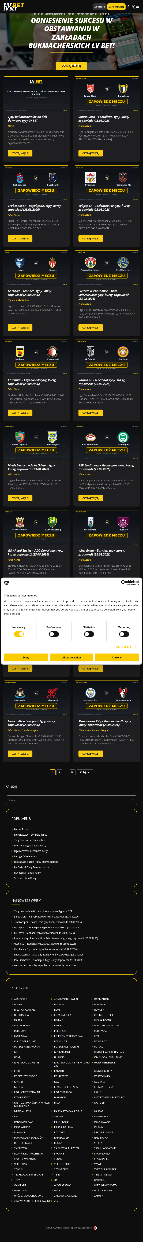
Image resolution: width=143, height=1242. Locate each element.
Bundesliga (21, 1015)
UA (55, 1180)
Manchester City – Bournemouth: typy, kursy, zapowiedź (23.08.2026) (105, 723)
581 (72, 772)
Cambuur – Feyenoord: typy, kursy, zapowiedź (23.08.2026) (32, 382)
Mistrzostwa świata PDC (110, 1097)
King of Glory (103, 1071)
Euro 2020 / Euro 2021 (107, 1025)
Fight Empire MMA (25, 1041)
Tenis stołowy (103, 1174)
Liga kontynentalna (27, 1092)
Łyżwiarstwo (22, 1097)
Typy (17, 1180)
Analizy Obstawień (66, 999)
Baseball (60, 1004)
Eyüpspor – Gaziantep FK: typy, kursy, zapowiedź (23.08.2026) (104, 208)
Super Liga (20, 1164)
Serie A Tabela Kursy (25, 878)
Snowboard (102, 1153)
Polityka (59, 1132)
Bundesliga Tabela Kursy (27, 872)
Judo (17, 1071)
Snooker (59, 1153)
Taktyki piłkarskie (105, 1169)
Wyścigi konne (103, 1190)
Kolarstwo (61, 1076)
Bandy (18, 1004)
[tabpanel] (71, 35)
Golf (17, 1051)
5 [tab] (78, 65)
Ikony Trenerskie (104, 1062)
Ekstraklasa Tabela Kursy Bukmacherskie (36, 861)
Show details (124, 647)
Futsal (98, 1046)
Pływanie (19, 1132)
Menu (11, 125)
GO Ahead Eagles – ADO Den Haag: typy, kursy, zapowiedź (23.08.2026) (35, 552)
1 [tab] (64, 65)
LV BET (10, 9)
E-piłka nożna (102, 1020)
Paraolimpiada (23, 1121)
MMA (57, 1102)
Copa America (62, 1015)
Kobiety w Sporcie (25, 1076)
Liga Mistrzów (63, 1092)
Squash (58, 1158)
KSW (56, 1081)
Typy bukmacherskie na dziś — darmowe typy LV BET (29, 119)
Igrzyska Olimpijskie (26, 1062)
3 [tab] (71, 65)
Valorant (20, 1185)
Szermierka (61, 1169)
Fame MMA (20, 1036)
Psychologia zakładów (29, 1137)
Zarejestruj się (116, 6)
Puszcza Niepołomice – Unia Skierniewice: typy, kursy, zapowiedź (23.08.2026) (103, 295)
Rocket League (23, 1143)
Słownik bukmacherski (28, 1153)
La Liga (18, 1087)
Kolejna (86, 772)
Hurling (59, 1057)
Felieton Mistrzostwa (68, 1036)
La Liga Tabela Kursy (25, 856)
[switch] (54, 634)
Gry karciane (62, 1051)
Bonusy (99, 1009)
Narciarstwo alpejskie (68, 1111)
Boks (57, 1009)
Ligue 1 (11, 300)
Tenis (57, 1174)
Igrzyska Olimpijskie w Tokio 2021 (71, 1064)
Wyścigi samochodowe (28, 1195)
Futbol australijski (66, 1046)
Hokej (17, 1057)
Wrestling (20, 1190)
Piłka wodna (22, 1127)
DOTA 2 (58, 1020)
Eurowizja (100, 1030)
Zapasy (98, 1195)
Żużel (57, 1201)
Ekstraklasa (22, 1025)
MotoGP (99, 1102)
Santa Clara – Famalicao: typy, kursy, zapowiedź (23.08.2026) (104, 119)
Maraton (60, 1097)
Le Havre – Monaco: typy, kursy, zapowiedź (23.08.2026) (30, 293)
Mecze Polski (21, 829)
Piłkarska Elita (63, 1127)
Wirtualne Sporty (105, 1185)
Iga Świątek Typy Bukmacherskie (32, 867)
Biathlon (100, 1004)
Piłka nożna (84, 125)
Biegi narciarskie (24, 1009)
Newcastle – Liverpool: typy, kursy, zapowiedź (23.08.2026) (32, 723)
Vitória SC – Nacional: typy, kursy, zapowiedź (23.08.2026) (101, 382)
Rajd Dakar (101, 1137)
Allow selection (71, 657)
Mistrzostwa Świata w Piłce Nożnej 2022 (32, 1104)
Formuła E (100, 1041)
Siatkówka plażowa (66, 1148)
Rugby (58, 1143)
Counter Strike (104, 1015)
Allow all (117, 657)
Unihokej (99, 1180)
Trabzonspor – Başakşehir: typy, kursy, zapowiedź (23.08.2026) (35, 208)
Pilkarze (99, 1127)
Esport (58, 1025)
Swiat (97, 1164)
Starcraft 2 (101, 1158)
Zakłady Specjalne (65, 1195)
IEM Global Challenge (108, 1057)
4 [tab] (75, 65)
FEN (96, 1036)
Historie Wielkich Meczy (109, 1051)
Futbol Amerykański (27, 1046)
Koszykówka (102, 1076)
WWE (57, 1190)
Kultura (99, 1081)
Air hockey (20, 999)
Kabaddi (59, 1071)
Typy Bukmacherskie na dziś (29, 840)
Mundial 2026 (22, 1111)
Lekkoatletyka (103, 1087)
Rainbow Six (61, 1137)
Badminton (101, 999)
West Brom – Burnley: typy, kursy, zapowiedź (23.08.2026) (101, 552)
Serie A (98, 1143)
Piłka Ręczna (102, 1121)
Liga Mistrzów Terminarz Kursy (31, 851)
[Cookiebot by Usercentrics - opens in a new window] (123, 582)
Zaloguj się (99, 6)
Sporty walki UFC (25, 1158)
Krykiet (18, 1081)
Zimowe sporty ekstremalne (32, 1201)
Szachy (18, 1169)
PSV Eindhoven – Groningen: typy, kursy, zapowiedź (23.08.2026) (106, 467)
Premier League (29, 730)
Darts (18, 1020)
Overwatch (101, 1116)
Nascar (98, 1111)
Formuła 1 (60, 1041)
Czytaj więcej (71, 54)
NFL (16, 1116)
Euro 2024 (20, 1030)
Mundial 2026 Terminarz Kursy (30, 834)
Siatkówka (21, 1148)
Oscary (58, 1116)
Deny (26, 657)
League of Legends (66, 1087)
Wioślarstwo (62, 1185)
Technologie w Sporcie (28, 1174)
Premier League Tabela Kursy (30, 845)
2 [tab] (68, 65)
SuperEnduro (62, 1164)
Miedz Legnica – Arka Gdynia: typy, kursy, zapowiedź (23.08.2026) (32, 467)
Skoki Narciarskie (105, 1148)
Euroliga (59, 1030)
